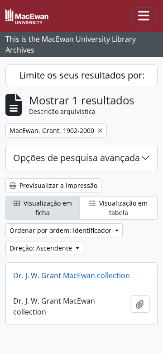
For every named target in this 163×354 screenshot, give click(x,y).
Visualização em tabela (122, 208)
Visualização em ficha (47, 208)
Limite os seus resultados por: (81, 75)
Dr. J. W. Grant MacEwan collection (71, 275)
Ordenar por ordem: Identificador (61, 230)
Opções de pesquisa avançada (76, 158)
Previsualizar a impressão (57, 185)
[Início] (30, 16)
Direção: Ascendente (42, 248)
